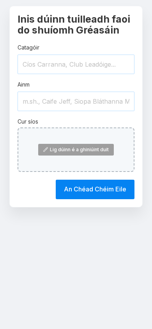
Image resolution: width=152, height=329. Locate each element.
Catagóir (28, 47)
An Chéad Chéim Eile (95, 189)
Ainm (24, 84)
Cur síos (28, 121)
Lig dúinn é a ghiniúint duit (79, 149)
